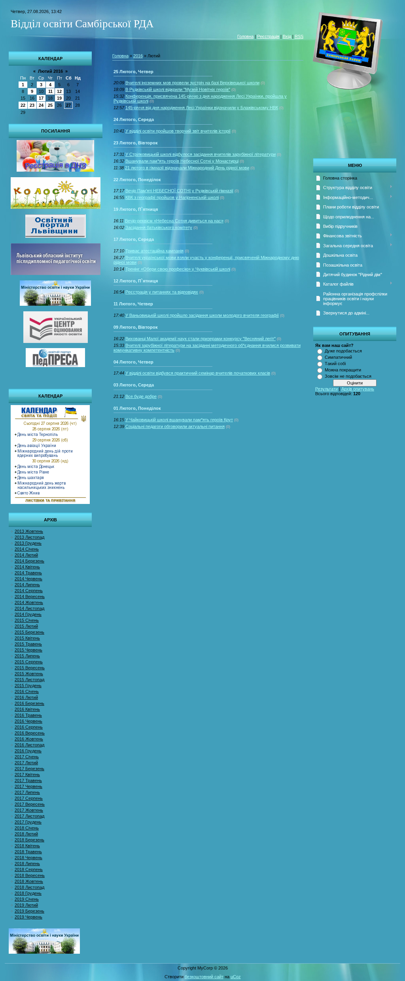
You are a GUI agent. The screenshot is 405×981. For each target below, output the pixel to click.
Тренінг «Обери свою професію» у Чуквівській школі (177, 269)
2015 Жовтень (29, 673)
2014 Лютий (26, 555)
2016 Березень (29, 703)
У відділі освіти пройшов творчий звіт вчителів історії (178, 131)
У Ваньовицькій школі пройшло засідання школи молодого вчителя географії (202, 315)
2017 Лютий (26, 762)
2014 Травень (28, 572)
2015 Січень (27, 620)
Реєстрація (268, 36)
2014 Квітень (27, 566)
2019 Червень (28, 917)
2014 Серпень (29, 590)
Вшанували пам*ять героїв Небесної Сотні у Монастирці (181, 161)
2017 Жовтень (29, 810)
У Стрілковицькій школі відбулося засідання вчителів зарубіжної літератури (200, 154)
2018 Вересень (30, 875)
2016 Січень (27, 691)
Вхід (287, 36)
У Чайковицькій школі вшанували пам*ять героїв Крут (179, 419)
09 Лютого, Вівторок (136, 327)
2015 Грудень (28, 685)
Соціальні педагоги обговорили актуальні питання (175, 426)
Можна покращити (343, 369)
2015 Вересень (30, 667)
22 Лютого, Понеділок (137, 179)
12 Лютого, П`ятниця (136, 280)
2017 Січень (27, 756)
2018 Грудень (28, 893)
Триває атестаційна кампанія (154, 250)
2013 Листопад (29, 537)
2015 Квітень (27, 638)
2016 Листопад (29, 744)
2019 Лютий (26, 905)
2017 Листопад (29, 816)
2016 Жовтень (29, 739)
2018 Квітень (27, 845)
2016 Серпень (29, 727)
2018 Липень (27, 863)
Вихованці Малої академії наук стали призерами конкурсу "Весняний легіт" (200, 338)
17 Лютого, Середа (134, 239)
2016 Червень (28, 721)
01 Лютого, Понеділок (137, 408)
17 (41, 98)
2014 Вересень (30, 596)
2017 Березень (29, 768)
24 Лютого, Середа (134, 119)
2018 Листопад (29, 887)
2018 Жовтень (29, 881)
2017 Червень (28, 786)
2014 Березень (29, 561)
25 (50, 105)
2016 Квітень (27, 709)
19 (59, 98)
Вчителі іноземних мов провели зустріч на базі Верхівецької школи (192, 82)
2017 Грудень (28, 822)
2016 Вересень (30, 733)
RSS (299, 36)
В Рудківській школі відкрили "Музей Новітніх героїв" (177, 89)
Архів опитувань (357, 388)
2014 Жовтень (29, 602)
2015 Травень (28, 644)
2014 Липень (27, 584)
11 (50, 91)
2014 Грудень (28, 614)
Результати (326, 388)
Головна (245, 36)
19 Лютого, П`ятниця (136, 209)
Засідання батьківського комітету (158, 227)
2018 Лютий (26, 833)
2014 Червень (28, 578)
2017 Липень (27, 792)
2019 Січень (27, 899)
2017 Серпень (29, 798)
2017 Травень (28, 780)
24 (41, 105)
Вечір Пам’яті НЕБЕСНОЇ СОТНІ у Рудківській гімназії (179, 190)
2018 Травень (28, 851)
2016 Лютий (26, 697)
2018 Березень (29, 839)
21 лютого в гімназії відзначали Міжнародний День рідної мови (187, 167)
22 (23, 105)
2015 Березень (29, 632)
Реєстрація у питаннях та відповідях (161, 292)
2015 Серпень (29, 661)
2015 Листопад (29, 679)
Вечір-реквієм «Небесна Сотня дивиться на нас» (174, 220)
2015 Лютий (26, 626)
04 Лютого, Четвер (133, 362)
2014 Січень (27, 549)
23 (32, 105)
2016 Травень (28, 715)
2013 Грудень (28, 543)
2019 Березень (29, 911)
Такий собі (335, 363)
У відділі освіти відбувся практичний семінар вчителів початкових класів (197, 373)
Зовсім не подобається (348, 376)
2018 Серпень (29, 869)
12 (59, 91)
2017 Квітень (27, 774)
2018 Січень (27, 828)
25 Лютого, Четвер (133, 71)
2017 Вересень (30, 804)
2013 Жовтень (29, 531)
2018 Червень (28, 857)
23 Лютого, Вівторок (136, 142)
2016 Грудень (28, 750)
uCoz (236, 976)
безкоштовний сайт (204, 976)
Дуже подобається (343, 350)
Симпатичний (338, 357)
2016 (138, 55)
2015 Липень (27, 655)
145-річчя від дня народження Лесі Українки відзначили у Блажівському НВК (201, 107)
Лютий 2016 (50, 71)
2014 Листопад (29, 608)
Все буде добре (141, 396)
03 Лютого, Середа (134, 385)
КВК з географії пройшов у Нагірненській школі (172, 197)
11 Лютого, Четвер (133, 303)
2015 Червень (28, 650)
